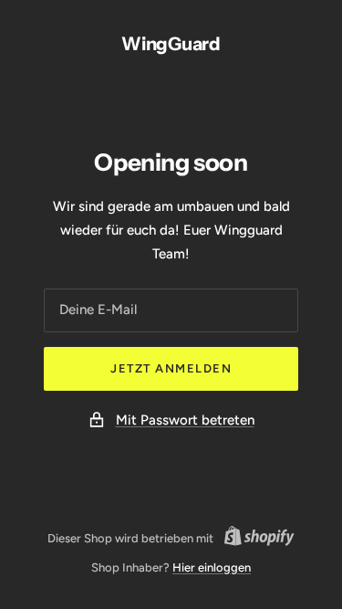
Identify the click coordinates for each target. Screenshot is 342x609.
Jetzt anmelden (171, 368)
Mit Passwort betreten (185, 420)
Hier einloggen (211, 567)
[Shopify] (254, 538)
